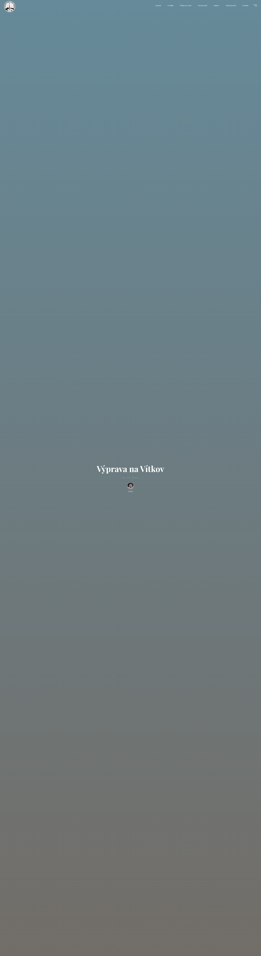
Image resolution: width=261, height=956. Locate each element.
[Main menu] (255, 5)
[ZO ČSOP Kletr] (9, 6)
